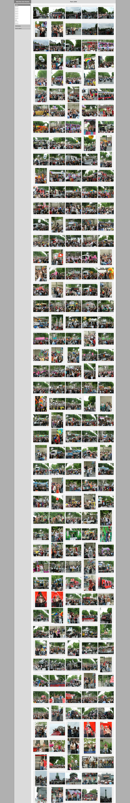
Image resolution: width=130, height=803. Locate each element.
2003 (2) (16, 21)
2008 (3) (16, 13)
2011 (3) (16, 8)
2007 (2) (16, 15)
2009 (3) (16, 11)
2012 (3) (16, 6)
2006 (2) (16, 16)
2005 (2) (16, 18)
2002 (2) (16, 23)
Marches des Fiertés (22, 1)
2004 (16, 20)
